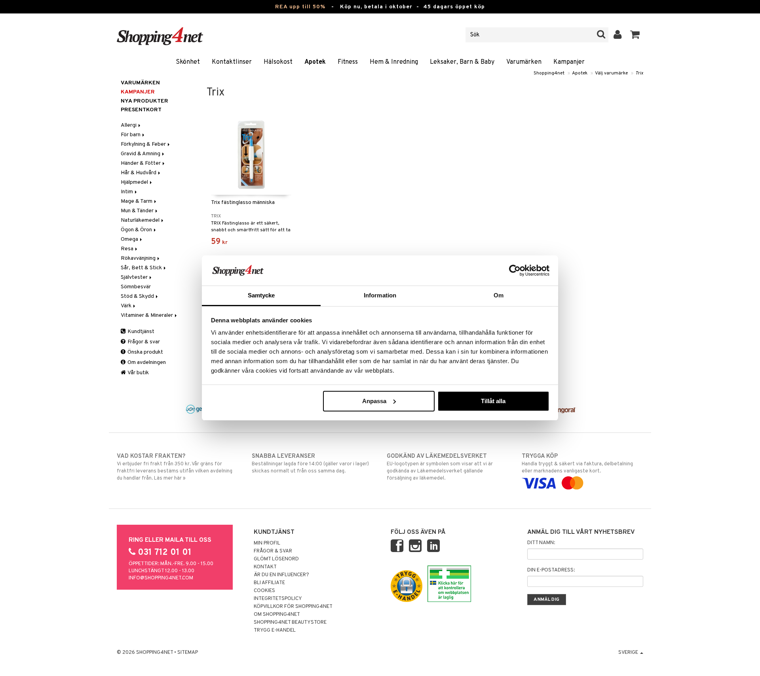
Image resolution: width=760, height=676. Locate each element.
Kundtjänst (140, 331)
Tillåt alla (493, 401)
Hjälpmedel (135, 182)
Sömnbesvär (136, 287)
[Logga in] (617, 34)
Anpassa (374, 401)
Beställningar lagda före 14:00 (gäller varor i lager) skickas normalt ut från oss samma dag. (310, 463)
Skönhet (188, 62)
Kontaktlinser (232, 62)
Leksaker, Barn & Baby (462, 62)
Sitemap (187, 652)
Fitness (348, 62)
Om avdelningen (146, 362)
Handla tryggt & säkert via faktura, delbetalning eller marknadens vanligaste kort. (577, 463)
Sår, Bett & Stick (142, 268)
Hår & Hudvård (139, 172)
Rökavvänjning (139, 258)
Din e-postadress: (551, 570)
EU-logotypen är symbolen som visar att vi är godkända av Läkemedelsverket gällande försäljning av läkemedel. (440, 467)
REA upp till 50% (300, 7)
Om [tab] (499, 295)
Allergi (129, 125)
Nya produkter (144, 101)
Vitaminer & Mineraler (147, 315)
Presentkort (141, 110)
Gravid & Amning (141, 153)
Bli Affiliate (269, 583)
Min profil (267, 543)
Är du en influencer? (281, 575)
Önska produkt (144, 352)
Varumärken (524, 62)
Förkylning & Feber (144, 144)
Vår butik (138, 372)
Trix (639, 73)
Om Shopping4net (277, 614)
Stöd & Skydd (138, 296)
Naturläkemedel (141, 220)
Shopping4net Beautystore (290, 622)
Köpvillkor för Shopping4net (293, 607)
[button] (635, 34)
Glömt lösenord (276, 559)
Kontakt (265, 567)
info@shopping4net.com (161, 578)
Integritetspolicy (278, 599)
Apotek (315, 62)
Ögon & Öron (137, 230)
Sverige (628, 652)
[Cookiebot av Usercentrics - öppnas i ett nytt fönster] (514, 270)
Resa (128, 249)
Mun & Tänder (138, 211)
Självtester (135, 277)
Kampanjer (569, 62)
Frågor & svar (143, 342)
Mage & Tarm (137, 201)
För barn (131, 134)
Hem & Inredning (394, 62)
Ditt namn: (541, 543)
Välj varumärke (611, 73)
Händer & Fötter (141, 163)
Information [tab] (380, 295)
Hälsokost (278, 62)
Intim (127, 192)
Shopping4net (549, 73)
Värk (127, 306)
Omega (130, 239)
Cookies (264, 591)
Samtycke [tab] (261, 295)
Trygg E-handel (275, 630)
